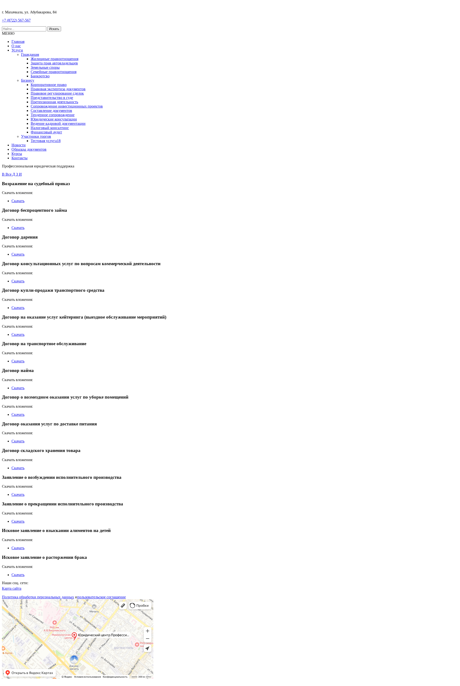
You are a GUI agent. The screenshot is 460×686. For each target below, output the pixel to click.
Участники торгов (36, 136)
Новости (19, 145)
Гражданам (30, 54)
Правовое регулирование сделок (57, 93)
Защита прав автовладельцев (54, 63)
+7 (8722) (16, 20)
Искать (54, 29)
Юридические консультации (54, 119)
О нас (16, 46)
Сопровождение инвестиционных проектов (67, 106)
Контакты (20, 158)
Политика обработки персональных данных (38, 597)
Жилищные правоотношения (54, 59)
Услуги (17, 50)
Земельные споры (45, 67)
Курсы (17, 154)
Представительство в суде (52, 98)
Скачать (18, 201)
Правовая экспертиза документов (58, 89)
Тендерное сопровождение (53, 115)
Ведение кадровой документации (58, 123)
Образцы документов (29, 149)
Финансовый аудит (46, 132)
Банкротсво (40, 76)
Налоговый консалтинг (50, 128)
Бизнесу (27, 80)
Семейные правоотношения (53, 72)
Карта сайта (11, 588)
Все (9, 174)
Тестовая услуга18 (46, 141)
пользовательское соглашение (101, 597)
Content (453, 69)
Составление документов (51, 111)
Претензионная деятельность (54, 102)
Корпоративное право (49, 85)
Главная (18, 42)
